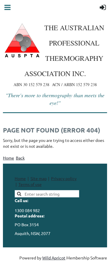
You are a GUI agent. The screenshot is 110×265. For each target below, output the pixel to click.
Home (8, 157)
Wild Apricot (53, 257)
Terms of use (30, 184)
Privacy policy (64, 178)
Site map (39, 178)
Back (20, 157)
